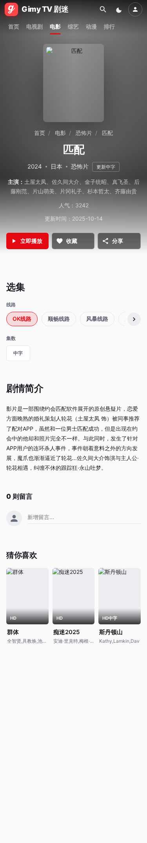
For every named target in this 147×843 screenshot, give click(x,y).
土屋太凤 (35, 181)
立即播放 (31, 240)
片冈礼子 (71, 191)
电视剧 (34, 26)
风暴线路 (97, 318)
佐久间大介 (65, 181)
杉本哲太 (98, 191)
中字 (18, 353)
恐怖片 (84, 132)
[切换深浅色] (120, 9)
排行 (109, 26)
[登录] (135, 9)
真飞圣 (120, 181)
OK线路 (22, 318)
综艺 (73, 26)
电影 (55, 26)
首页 (13, 26)
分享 (117, 240)
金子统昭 (96, 181)
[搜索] (103, 9)
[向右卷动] (134, 319)
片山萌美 (43, 191)
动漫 (91, 26)
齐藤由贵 (126, 191)
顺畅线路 (59, 318)
